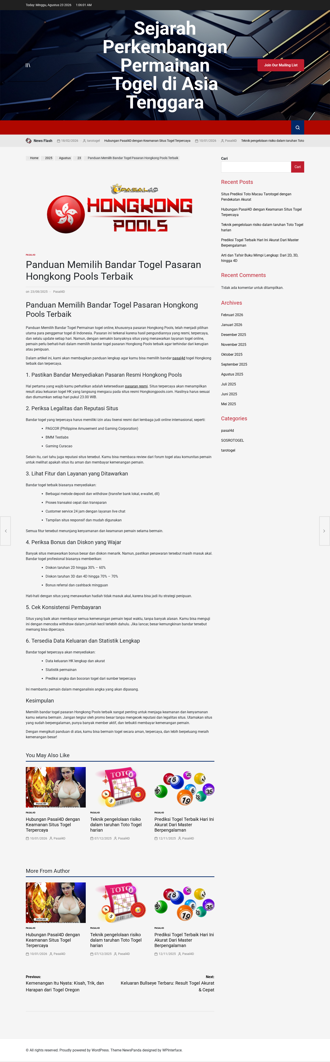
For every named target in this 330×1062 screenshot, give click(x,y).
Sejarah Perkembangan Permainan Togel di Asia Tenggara (165, 65)
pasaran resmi (136, 386)
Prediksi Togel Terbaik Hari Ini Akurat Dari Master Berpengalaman (184, 825)
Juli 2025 (228, 384)
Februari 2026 (232, 315)
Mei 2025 (228, 404)
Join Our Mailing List (280, 65)
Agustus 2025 (232, 374)
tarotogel (67, 140)
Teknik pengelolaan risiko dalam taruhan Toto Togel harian (255, 140)
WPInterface (172, 1050)
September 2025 (234, 364)
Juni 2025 (229, 394)
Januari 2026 (231, 325)
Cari (224, 158)
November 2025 (233, 344)
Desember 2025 (233, 335)
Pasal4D (205, 140)
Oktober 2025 (231, 354)
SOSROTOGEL (232, 440)
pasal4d (30, 255)
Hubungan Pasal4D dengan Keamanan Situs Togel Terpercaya (121, 140)
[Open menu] (28, 65)
